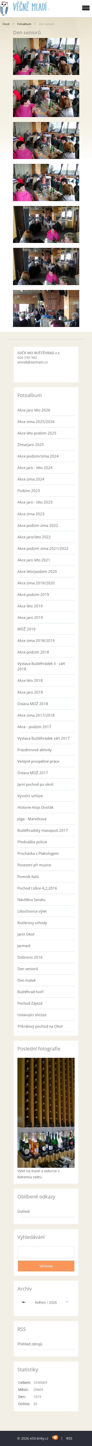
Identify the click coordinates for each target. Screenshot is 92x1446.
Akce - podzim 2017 (34, 726)
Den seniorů (27, 968)
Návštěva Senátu (31, 899)
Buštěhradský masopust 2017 (42, 830)
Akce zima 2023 (30, 513)
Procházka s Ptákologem (38, 853)
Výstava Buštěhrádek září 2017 (43, 738)
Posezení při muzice (34, 864)
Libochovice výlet (32, 911)
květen (40, 1302)
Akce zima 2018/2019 (36, 640)
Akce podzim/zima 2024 (38, 456)
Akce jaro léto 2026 (33, 410)
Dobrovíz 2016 (30, 957)
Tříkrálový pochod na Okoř (40, 1026)
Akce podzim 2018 (33, 652)
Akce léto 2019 (30, 605)
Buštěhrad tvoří (30, 991)
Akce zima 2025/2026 (36, 421)
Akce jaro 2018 (30, 692)
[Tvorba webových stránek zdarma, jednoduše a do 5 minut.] (55, 1437)
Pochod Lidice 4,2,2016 (37, 888)
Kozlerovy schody (32, 922)
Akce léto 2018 (30, 680)
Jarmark (24, 945)
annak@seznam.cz (32, 362)
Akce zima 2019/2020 (36, 582)
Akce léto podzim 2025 (36, 433)
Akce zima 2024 (30, 479)
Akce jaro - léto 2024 (35, 467)
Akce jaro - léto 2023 (35, 502)
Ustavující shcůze (31, 1014)
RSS (69, 1438)
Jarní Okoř (26, 934)
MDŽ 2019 (26, 629)
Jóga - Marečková (31, 818)
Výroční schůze (30, 795)
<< (24, 1302)
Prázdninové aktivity (34, 749)
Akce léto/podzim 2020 (37, 571)
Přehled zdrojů (29, 1343)
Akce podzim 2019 (33, 594)
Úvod (5, 24)
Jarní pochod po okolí (35, 784)
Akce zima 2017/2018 (36, 715)
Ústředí (23, 1211)
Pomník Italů (28, 876)
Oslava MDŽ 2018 (32, 703)
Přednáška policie (32, 841)
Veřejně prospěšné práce (38, 761)
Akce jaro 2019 (30, 617)
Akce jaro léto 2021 (33, 559)
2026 (53, 1302)
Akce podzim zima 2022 (37, 525)
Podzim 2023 (28, 490)
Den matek (26, 980)
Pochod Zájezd (29, 1003)
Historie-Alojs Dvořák (35, 807)
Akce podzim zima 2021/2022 (42, 548)
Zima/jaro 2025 (30, 444)
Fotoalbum (24, 24)
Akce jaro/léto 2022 (34, 536)
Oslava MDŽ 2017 (32, 772)
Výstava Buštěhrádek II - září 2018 (41, 666)
